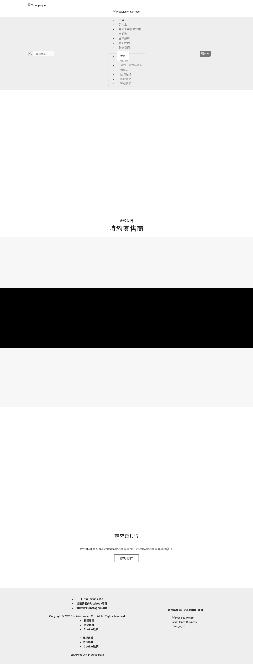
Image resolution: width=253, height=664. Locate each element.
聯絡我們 (124, 47)
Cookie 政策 (91, 629)
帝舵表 (123, 33)
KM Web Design (81, 654)
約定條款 (89, 625)
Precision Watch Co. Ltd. (85, 616)
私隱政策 (89, 620)
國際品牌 (124, 38)
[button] (126, 194)
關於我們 (124, 43)
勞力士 (123, 24)
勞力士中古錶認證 (130, 29)
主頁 (121, 20)
